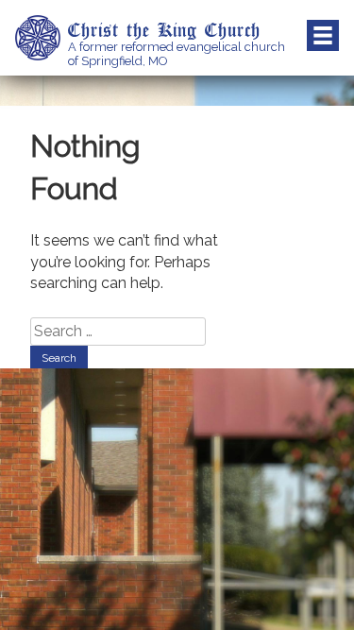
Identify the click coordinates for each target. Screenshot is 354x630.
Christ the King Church (164, 29)
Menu (323, 36)
